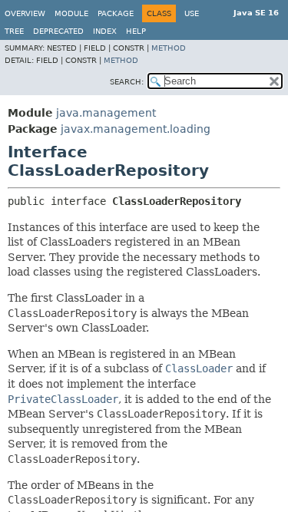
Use (191, 13)
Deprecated (58, 31)
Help (136, 31)
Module (71, 13)
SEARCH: (127, 82)
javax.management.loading (135, 129)
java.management (106, 113)
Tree (14, 31)
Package (116, 13)
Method (168, 48)
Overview (25, 13)
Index (105, 31)
